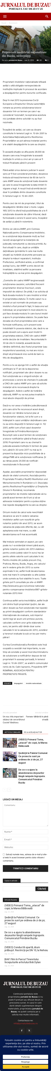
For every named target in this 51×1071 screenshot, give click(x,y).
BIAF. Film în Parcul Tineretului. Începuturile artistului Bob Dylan (23, 961)
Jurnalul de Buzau (15, 60)
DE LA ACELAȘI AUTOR (33, 732)
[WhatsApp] (34, 73)
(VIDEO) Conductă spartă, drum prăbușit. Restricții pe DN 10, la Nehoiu (26, 949)
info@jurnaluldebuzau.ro (26, 1023)
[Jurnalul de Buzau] (25, 6)
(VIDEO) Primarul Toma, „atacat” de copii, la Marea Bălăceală (32, 742)
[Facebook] (14, 73)
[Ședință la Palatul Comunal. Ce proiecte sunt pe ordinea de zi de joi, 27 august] (10, 756)
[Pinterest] (27, 73)
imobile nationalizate (34, 683)
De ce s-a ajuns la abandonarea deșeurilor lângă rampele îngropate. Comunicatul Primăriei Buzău (31, 776)
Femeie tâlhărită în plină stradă (37, 718)
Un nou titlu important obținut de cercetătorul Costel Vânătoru (14, 719)
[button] (4, 16)
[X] (21, 73)
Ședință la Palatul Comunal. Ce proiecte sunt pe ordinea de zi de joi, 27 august (25, 920)
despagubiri (18, 683)
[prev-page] (4, 790)
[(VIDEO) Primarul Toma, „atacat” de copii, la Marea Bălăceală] (10, 743)
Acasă (3, 23)
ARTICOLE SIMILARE (13, 732)
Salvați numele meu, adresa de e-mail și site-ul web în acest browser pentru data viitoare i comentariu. (25, 857)
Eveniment (13, 23)
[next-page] (9, 790)
